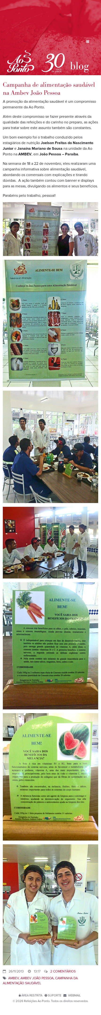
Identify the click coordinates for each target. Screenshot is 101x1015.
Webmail (74, 995)
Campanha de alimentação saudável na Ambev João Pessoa (49, 89)
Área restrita (31, 995)
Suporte (54, 995)
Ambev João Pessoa (37, 978)
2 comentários (63, 971)
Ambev (13, 978)
